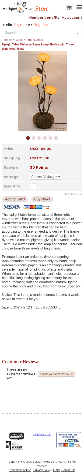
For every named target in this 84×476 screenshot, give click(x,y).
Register (41, 24)
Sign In (20, 24)
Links (56, 470)
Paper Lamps (34, 39)
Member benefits (44, 17)
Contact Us (68, 470)
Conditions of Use (20, 470)
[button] (28, 138)
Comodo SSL (42, 434)
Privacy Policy (42, 470)
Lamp (19, 39)
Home (8, 39)
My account (71, 17)
